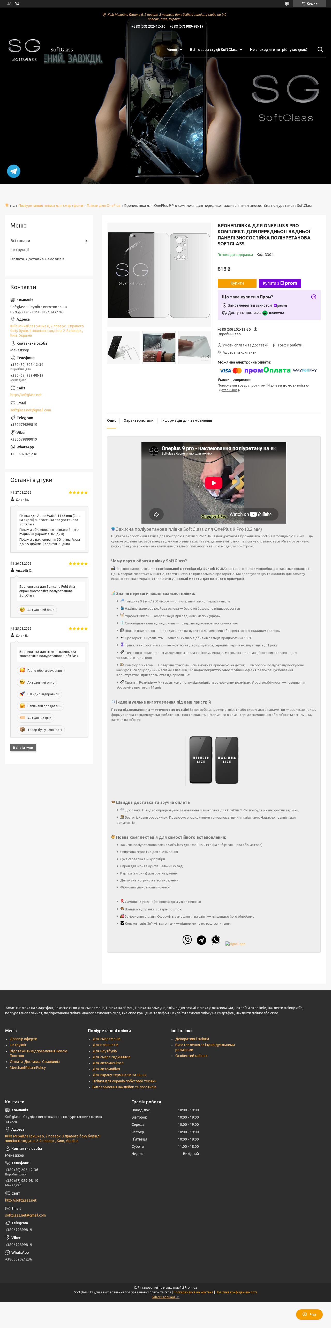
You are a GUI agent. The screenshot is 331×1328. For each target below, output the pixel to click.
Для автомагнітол (108, 1063)
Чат (313, 1314)
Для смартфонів (107, 1039)
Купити (237, 283)
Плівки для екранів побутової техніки (124, 1081)
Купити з (271, 283)
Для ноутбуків (105, 1051)
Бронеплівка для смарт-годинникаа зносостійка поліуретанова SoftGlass (48, 654)
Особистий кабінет (191, 1056)
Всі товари (20, 240)
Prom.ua (191, 1287)
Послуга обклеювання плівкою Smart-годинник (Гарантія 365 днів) (49, 532)
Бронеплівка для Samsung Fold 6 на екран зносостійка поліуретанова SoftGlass (47, 591)
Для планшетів (105, 1045)
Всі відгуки (23, 747)
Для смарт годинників (112, 1057)
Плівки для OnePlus (104, 205)
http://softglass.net (26, 395)
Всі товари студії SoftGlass (213, 50)
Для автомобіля (106, 1069)
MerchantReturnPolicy (28, 1068)
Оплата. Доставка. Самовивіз (37, 259)
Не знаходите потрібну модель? (279, 50)
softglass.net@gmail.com (30, 410)
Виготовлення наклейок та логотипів (124, 1087)
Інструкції (19, 249)
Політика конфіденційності (236, 1292)
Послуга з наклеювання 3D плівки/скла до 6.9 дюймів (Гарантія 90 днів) (49, 542)
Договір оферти (23, 1039)
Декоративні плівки (192, 1039)
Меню (172, 50)
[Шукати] (319, 49)
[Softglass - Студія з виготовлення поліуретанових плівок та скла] (24, 50)
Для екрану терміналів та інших (119, 1075)
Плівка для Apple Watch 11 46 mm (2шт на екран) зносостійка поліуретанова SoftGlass (49, 520)
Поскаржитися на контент (193, 1292)
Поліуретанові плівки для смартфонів (51, 205)
